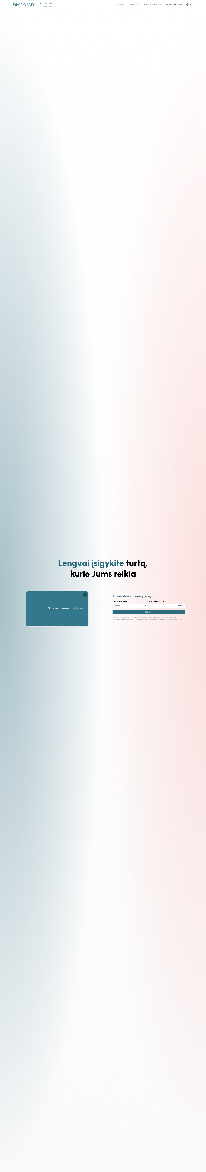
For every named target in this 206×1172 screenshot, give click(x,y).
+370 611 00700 (48, 3)
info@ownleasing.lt (50, 6)
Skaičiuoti (148, 612)
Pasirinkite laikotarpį (156, 601)
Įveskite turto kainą (120, 601)
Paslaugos (133, 5)
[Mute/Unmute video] (85, 594)
